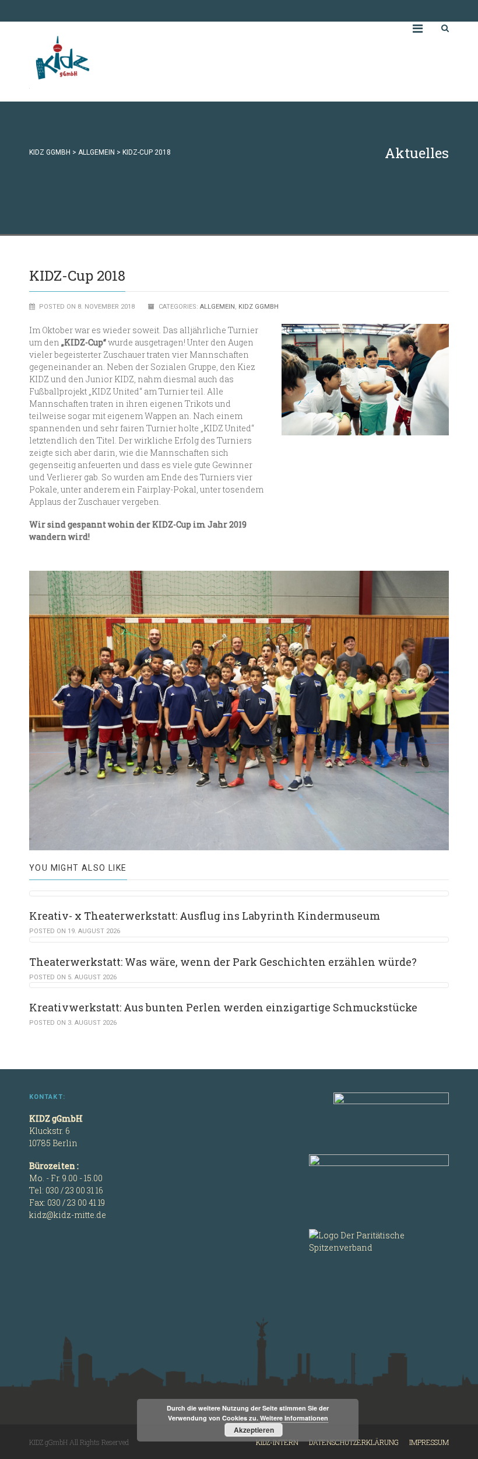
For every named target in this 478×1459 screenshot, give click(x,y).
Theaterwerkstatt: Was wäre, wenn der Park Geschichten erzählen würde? (223, 962)
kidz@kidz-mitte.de (67, 1214)
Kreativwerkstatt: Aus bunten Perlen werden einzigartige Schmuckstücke (223, 1007)
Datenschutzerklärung (354, 1442)
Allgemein (217, 306)
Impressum (429, 1442)
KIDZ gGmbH (116, 61)
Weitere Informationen (294, 1417)
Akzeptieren (254, 1430)
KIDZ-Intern (277, 1442)
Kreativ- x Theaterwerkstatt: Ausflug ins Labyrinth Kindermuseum (204, 916)
